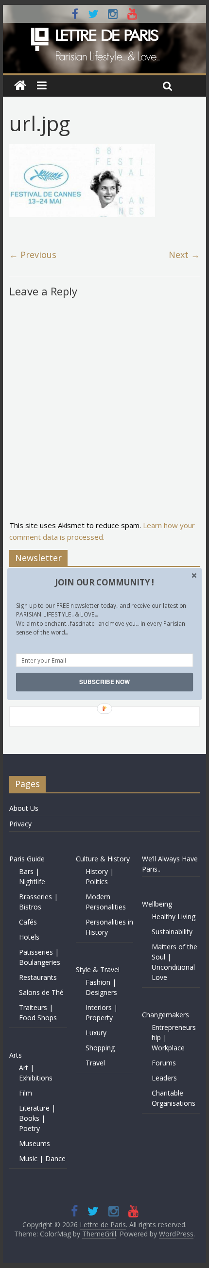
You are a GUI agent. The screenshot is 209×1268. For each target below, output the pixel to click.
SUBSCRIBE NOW (104, 682)
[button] (104, 582)
